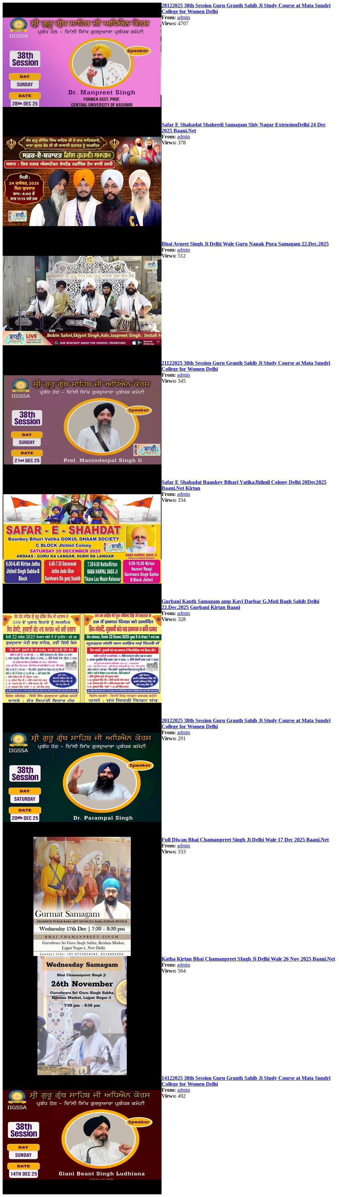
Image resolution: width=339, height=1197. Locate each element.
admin (183, 17)
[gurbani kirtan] (82, 120)
